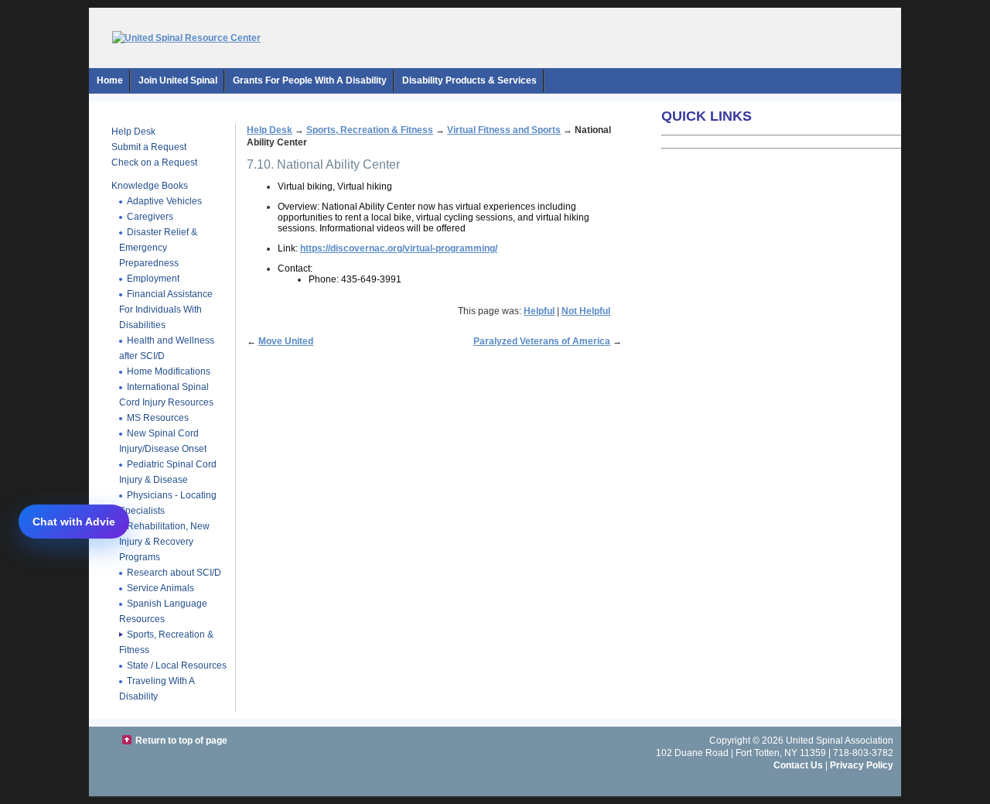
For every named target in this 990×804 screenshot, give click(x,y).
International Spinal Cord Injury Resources (166, 394)
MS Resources (158, 417)
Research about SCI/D (174, 572)
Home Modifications (168, 371)
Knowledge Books (149, 185)
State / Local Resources (177, 665)
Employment (153, 278)
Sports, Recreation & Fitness (369, 130)
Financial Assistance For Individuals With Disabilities (166, 309)
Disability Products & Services (469, 80)
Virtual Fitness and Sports (504, 130)
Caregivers (150, 216)
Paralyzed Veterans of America (541, 341)
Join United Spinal (177, 80)
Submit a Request (148, 147)
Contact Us (798, 765)
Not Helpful (586, 311)
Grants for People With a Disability (310, 80)
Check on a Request (154, 162)
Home (110, 80)
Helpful (539, 311)
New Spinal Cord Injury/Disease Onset (163, 441)
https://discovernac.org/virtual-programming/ (398, 248)
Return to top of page (181, 740)
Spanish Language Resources (163, 611)
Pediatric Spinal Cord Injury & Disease (168, 472)
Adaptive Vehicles (164, 201)
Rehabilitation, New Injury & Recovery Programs (164, 542)
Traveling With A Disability (157, 689)
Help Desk (133, 131)
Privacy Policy (861, 765)
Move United (285, 341)
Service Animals (160, 588)
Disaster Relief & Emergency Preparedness (158, 248)
